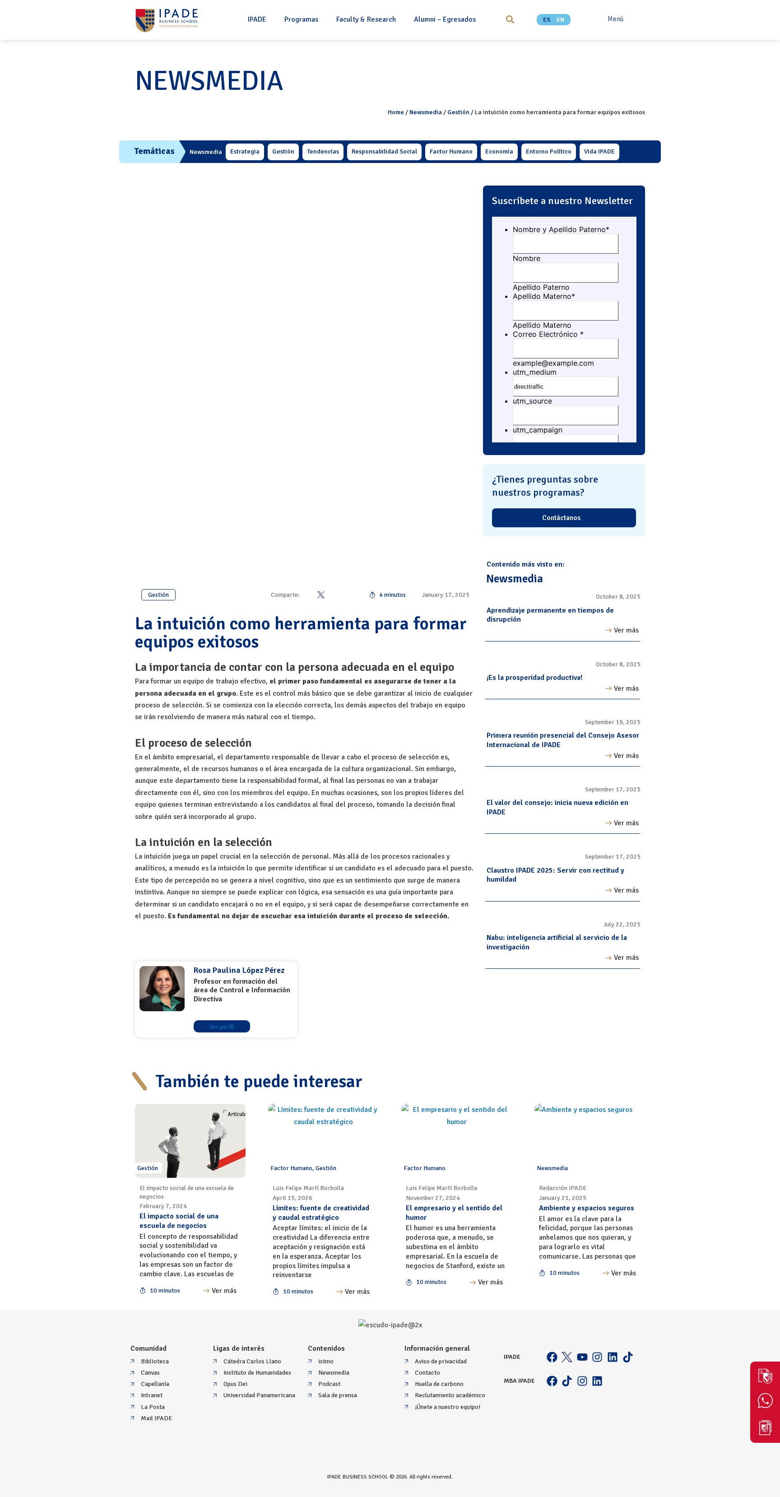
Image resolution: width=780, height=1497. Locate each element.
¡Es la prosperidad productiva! (534, 677)
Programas (301, 19)
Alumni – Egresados (445, 19)
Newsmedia (425, 112)
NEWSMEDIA (209, 81)
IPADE (257, 19)
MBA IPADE (519, 1381)
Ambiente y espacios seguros (586, 1208)
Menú (615, 19)
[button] (509, 19)
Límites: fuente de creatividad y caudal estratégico (321, 1213)
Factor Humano (291, 1168)
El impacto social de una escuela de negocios (178, 1221)
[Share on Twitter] (321, 594)
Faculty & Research (366, 19)
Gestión (458, 112)
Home (396, 112)
